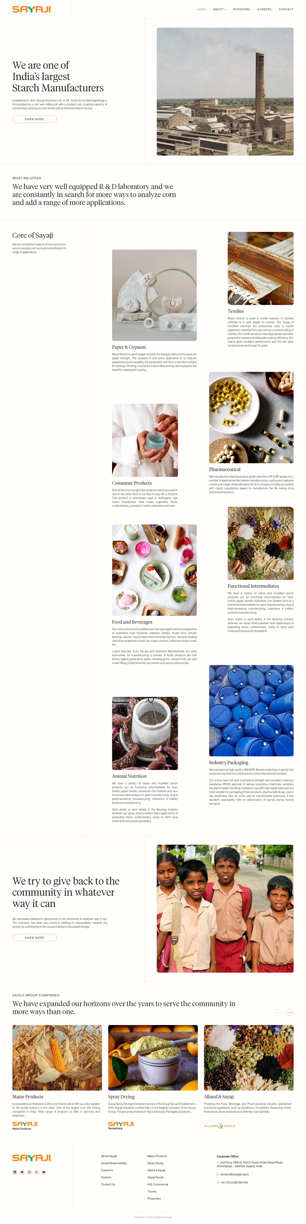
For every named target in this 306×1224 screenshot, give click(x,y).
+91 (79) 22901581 (232, 1182)
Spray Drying (156, 1163)
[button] (219, 9)
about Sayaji (109, 1156)
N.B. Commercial (158, 1184)
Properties (154, 1198)
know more (34, 119)
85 (246, 1182)
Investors (107, 1170)
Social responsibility (114, 1163)
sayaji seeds (156, 1177)
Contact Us (108, 1184)
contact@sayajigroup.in (234, 1174)
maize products (157, 1156)
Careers (106, 1177)
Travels (152, 1191)
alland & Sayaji (156, 1170)
